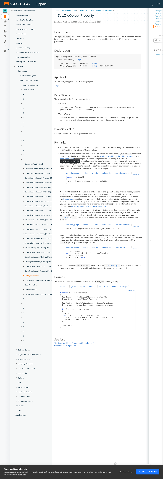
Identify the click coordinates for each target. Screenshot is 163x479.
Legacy (18, 410)
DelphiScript (106, 173)
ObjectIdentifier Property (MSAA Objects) (39, 192)
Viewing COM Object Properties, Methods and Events (76, 343)
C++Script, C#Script (122, 173)
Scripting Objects (24, 350)
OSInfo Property (31, 289)
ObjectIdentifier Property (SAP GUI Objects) (40, 201)
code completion (67, 158)
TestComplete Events (25, 359)
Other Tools (20, 406)
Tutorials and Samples (24, 24)
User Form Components (26, 368)
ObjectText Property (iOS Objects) (37, 248)
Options (21, 378)
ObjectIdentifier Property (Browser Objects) (40, 178)
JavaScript (64, 286)
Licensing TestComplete (24, 20)
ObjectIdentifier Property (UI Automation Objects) (42, 206)
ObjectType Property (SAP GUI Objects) (39, 266)
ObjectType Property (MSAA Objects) (38, 262)
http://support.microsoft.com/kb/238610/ (88, 206)
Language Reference (26, 364)
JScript (73, 286)
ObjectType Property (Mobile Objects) (38, 252)
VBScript (95, 173)
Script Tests (20, 38)
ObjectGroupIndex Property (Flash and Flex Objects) (43, 220)
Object (79, 59)
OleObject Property (32, 276)
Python (85, 173)
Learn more (22, 475)
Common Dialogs (24, 396)
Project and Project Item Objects (29, 354)
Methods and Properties (29, 80)
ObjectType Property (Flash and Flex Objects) (41, 257)
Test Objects (22, 71)
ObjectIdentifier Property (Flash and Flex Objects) (42, 187)
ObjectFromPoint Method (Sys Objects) (39, 173)
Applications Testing (23, 48)
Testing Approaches (23, 57)
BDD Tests (19, 43)
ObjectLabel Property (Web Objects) (38, 243)
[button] (158, 5)
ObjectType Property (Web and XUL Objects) (41, 271)
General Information (23, 15)
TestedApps (68, 199)
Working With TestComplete (26, 62)
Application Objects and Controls (27, 52)
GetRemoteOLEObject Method (66, 345)
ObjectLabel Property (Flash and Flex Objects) (41, 238)
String (94, 63)
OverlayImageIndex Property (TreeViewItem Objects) (44, 294)
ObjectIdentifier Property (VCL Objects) (39, 210)
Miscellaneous (23, 387)
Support (40, 4)
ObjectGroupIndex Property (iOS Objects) (40, 224)
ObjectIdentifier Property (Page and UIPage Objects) (44, 196)
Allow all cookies (148, 472)
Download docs (20, 415)
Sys (57, 85)
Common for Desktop (30, 85)
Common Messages (25, 401)
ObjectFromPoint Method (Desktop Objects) (40, 169)
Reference (19, 66)
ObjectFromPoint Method (34, 164)
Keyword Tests (21, 34)
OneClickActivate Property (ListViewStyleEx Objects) (43, 280)
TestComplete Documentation (24, 11)
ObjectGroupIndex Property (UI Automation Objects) (43, 234)
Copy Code (136, 174)
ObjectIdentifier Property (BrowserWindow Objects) (43, 183)
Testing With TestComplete (25, 29)
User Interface (23, 373)
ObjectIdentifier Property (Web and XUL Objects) (42, 215)
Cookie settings (126, 472)
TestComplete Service (25, 392)
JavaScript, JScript (72, 173)
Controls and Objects (28, 76)
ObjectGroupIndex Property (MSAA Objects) (40, 229)
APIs (19, 382)
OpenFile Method (31, 285)
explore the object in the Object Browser (117, 156)
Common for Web (29, 90)
